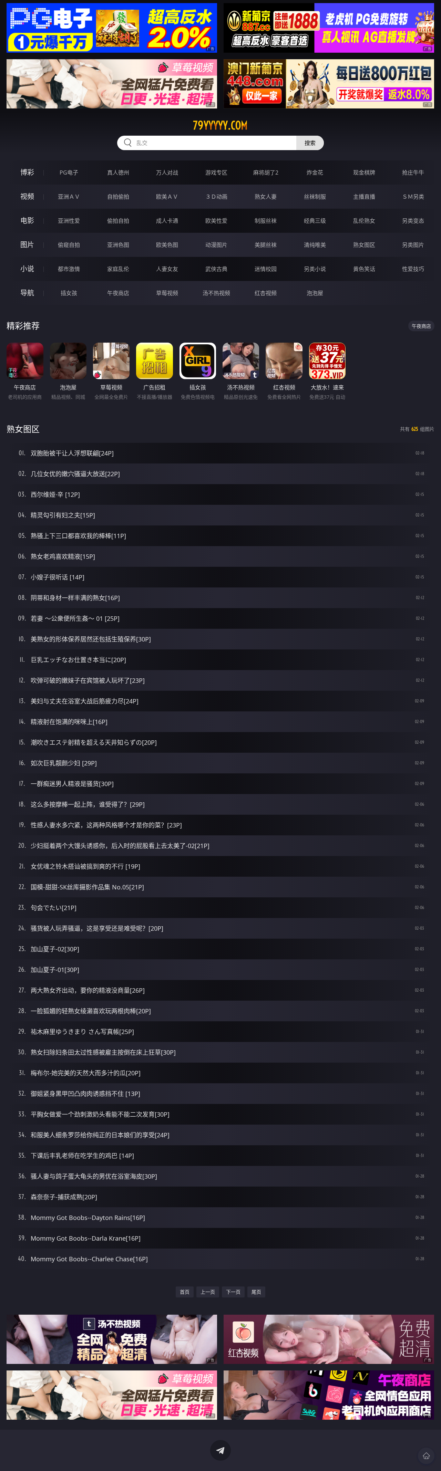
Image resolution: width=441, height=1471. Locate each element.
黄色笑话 (364, 269)
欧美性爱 (216, 221)
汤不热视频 (216, 293)
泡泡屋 (315, 293)
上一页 (208, 1292)
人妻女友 (167, 269)
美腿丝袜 (266, 245)
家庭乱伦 (118, 269)
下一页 (233, 1292)
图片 (27, 244)
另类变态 (413, 221)
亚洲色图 (118, 245)
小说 (27, 268)
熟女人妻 (266, 196)
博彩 (27, 172)
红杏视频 (266, 293)
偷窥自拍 (69, 245)
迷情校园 (266, 269)
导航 (27, 293)
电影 (27, 220)
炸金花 (315, 172)
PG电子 (69, 172)
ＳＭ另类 (413, 196)
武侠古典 (216, 269)
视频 (27, 196)
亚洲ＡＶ (69, 196)
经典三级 (315, 221)
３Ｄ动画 (216, 196)
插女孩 (69, 293)
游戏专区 (216, 172)
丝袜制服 (315, 196)
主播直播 (364, 196)
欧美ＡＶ (167, 196)
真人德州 (118, 172)
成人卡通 (167, 221)
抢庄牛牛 (413, 172)
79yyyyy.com (220, 125)
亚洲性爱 (69, 221)
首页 (184, 1292)
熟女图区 (364, 245)
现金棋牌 (364, 172)
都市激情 (69, 269)
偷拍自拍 (118, 221)
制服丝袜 (266, 221)
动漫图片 (216, 245)
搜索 (310, 143)
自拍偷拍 (118, 196)
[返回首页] (426, 1456)
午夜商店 (118, 293)
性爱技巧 (413, 269)
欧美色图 (167, 245)
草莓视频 (167, 293)
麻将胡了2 (265, 172)
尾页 (256, 1292)
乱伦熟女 (364, 221)
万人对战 (167, 172)
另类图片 (413, 245)
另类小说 (315, 269)
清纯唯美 (315, 245)
